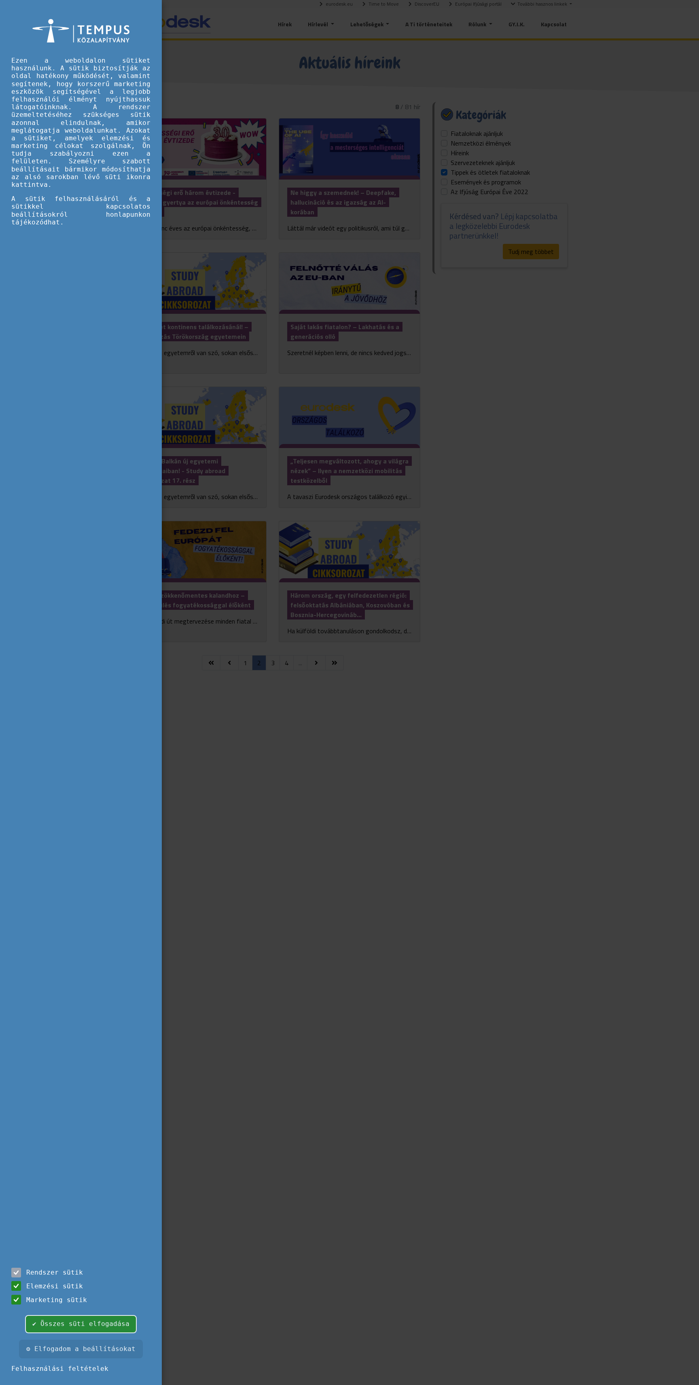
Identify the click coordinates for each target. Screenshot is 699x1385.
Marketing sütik (56, 1300)
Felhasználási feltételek (59, 1368)
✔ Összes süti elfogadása (80, 1324)
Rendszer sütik (54, 1272)
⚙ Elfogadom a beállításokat (81, 1349)
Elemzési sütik (54, 1286)
